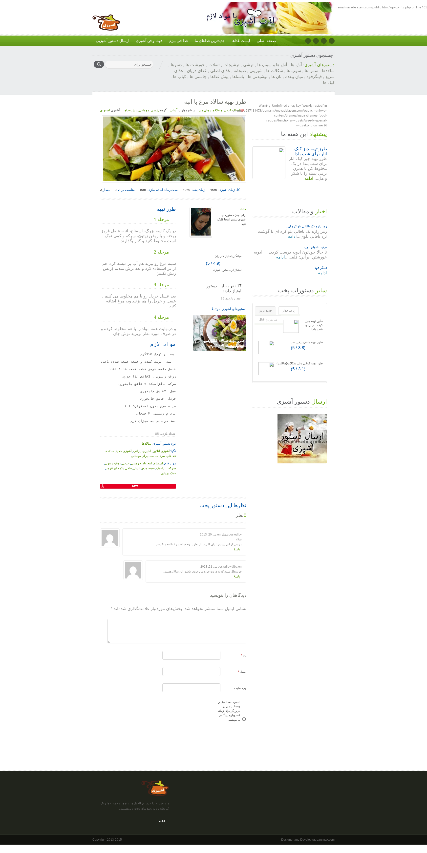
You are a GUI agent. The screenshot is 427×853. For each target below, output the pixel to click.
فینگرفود (314, 76)
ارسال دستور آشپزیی (112, 41)
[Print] (102, 480)
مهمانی (144, 110)
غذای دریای (197, 70)
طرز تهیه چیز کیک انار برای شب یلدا (310, 151)
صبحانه (240, 70)
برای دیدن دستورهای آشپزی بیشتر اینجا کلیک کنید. (231, 219)
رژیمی (154, 110)
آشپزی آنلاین (161, 451)
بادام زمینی (138, 463)
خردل (125, 463)
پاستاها (238, 76)
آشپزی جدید (124, 451)
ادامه (309, 178)
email (332, 41)
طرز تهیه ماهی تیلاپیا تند (307, 342)
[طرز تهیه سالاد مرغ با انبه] (120, 480)
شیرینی (256, 70)
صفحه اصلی (266, 41)
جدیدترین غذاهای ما (210, 41)
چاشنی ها (198, 76)
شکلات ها (274, 70)
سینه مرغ (148, 468)
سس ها (311, 70)
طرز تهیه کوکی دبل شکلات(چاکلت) (300, 363)
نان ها (276, 76)
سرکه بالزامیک (166, 468)
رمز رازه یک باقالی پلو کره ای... (306, 226)
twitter (316, 41)
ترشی (248, 64)
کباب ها (179, 76)
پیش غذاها (219, 76)
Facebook (308, 41)
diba (243, 209)
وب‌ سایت (240, 688)
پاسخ (237, 549)
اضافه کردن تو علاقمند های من (219, 110)
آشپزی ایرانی (142, 451)
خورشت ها (195, 64)
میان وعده (294, 76)
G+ (324, 41)
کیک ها (329, 82)
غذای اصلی (220, 70)
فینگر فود (321, 268)
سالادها (328, 70)
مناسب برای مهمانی (144, 456)
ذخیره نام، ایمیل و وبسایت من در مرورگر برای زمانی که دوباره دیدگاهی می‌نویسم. (228, 710)
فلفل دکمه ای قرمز (119, 468)
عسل (137, 468)
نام (243, 655)
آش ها (296, 64)
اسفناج (158, 463)
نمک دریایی (168, 473)
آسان (173, 110)
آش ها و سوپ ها (272, 64)
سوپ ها (294, 70)
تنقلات (214, 64)
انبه (150, 463)
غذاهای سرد (168, 456)
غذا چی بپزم (178, 41)
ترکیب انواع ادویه (315, 247)
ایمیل (242, 672)
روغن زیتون (113, 463)
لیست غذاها (241, 41)
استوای (105, 110)
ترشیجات (231, 64)
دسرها (176, 64)
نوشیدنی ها (258, 76)
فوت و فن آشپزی (149, 41)
